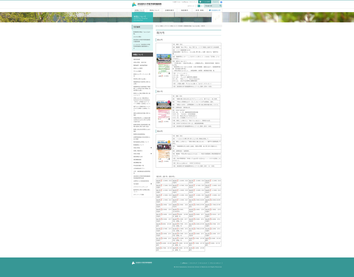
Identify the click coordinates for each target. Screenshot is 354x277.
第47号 (158, 195)
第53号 (191, 185)
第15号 (158, 233)
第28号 (207, 214)
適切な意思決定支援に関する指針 (141, 114)
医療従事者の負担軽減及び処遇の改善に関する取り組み (141, 125)
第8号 (207, 238)
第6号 (174, 243)
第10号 (175, 238)
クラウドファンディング (140, 187)
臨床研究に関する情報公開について (141, 190)
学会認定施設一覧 (138, 165)
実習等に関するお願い (139, 79)
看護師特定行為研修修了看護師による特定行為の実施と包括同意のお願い (141, 88)
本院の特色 (136, 148)
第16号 (207, 229)
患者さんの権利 (138, 68)
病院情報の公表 (138, 156)
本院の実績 (136, 154)
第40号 (207, 200)
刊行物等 (180, 26)
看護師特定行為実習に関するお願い (141, 83)
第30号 (175, 214)
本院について (173, 26)
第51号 (158, 190)
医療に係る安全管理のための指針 (141, 130)
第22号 (175, 224)
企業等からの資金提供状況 (141, 181)
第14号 (175, 233)
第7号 (158, 243)
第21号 (191, 224)
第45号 (191, 195)
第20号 (207, 224)
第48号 (207, 190)
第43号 (158, 200)
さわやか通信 (137, 37)
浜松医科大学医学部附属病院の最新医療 (141, 40)
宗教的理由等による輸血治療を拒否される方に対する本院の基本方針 (141, 119)
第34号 (175, 209)
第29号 (191, 214)
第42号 (175, 200)
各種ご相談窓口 (138, 151)
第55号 (158, 185)
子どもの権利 (137, 71)
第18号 (175, 229)
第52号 (207, 185)
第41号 (191, 200)
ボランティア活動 (138, 194)
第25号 (191, 219)
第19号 (158, 229)
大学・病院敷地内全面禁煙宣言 (141, 172)
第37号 (191, 205)
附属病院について (138, 145)
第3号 (158, 248)
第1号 (190, 248)
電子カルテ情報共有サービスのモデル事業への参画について (141, 108)
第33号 (191, 209)
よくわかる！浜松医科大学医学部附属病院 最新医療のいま (141, 46)
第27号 (158, 219)
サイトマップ (193, 2)
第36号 (207, 205)
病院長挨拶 (136, 59)
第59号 (158, 181)
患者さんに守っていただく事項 (141, 75)
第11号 (158, 238)
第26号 (175, 219)
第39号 (158, 205)
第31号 (158, 214)
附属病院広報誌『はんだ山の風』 (192, 26)
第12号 (207, 233)
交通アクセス (177, 2)
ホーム (157, 26)
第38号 (175, 205)
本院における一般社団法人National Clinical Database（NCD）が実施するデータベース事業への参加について (141, 100)
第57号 (191, 181)
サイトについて (203, 263)
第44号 (207, 195)
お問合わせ (185, 2)
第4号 (207, 243)
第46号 (175, 195)
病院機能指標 (137, 159)
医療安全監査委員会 (139, 134)
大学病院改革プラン (139, 168)
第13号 (191, 233)
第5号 (190, 243)
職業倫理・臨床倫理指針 (140, 65)
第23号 (158, 224)
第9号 (190, 238)
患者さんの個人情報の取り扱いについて (141, 94)
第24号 (207, 219)
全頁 (160, 76)
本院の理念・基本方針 (139, 62)
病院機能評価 (137, 162)
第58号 (175, 181)
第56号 (207, 181)
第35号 (158, 209)
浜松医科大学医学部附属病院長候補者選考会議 (141, 177)
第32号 (207, 209)
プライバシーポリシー (215, 263)
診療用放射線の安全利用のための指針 (141, 138)
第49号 (191, 190)
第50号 (175, 190)
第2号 (174, 248)
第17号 (191, 229)
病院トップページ (164, 26)
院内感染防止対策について (141, 142)
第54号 (175, 185)
